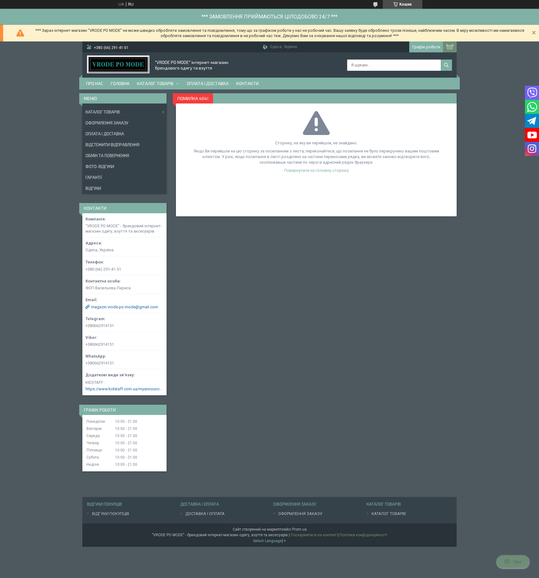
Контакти (247, 83)
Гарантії (93, 177)
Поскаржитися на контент (314, 535)
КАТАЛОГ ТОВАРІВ (388, 513)
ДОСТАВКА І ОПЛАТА (205, 513)
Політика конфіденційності (363, 535)
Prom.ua (299, 529)
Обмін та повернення (107, 155)
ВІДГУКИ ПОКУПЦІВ (110, 513)
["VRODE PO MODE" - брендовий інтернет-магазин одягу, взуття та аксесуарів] (118, 65)
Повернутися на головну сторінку (316, 170)
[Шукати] (446, 65)
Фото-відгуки (99, 166)
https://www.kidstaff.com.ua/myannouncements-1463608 (124, 389)
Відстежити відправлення (112, 144)
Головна (120, 83)
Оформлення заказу (106, 122)
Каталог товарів (155, 83)
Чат (518, 561)
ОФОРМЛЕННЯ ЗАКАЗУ (300, 513)
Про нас (94, 83)
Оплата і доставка (208, 83)
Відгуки (93, 188)
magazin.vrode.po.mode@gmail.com (124, 307)
